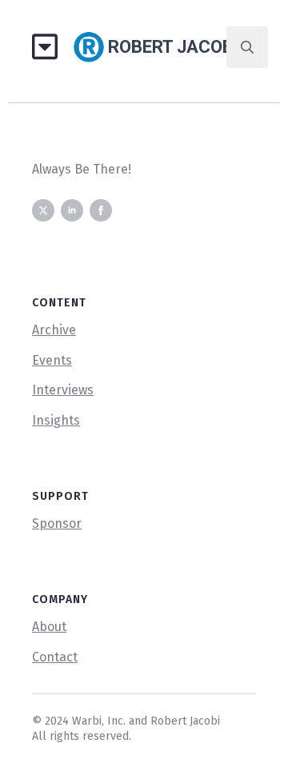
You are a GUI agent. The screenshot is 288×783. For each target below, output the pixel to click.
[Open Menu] (51, 47)
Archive (54, 330)
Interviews (63, 389)
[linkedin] (72, 210)
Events (52, 360)
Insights (56, 420)
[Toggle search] (247, 47)
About (49, 626)
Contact (55, 657)
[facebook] (101, 210)
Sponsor (57, 523)
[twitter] (43, 210)
